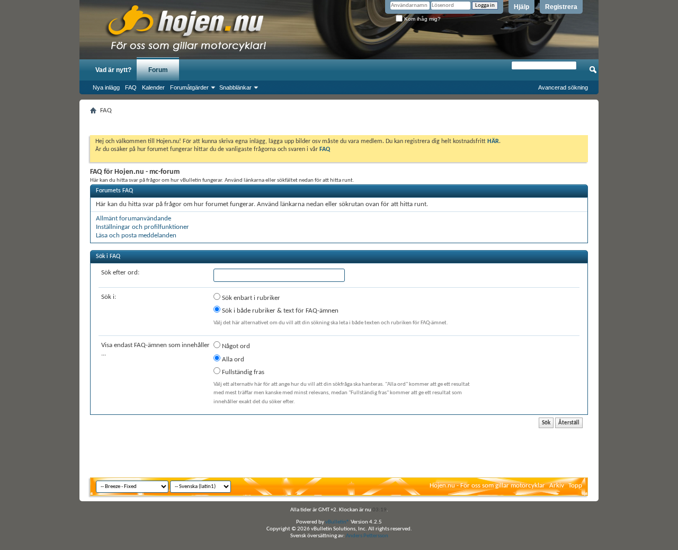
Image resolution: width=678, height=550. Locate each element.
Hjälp (521, 7)
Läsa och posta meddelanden (136, 235)
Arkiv (556, 485)
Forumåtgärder (189, 87)
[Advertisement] (339, 122)
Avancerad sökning (563, 87)
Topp (575, 485)
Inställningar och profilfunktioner (142, 227)
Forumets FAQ (114, 191)
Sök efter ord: (120, 272)
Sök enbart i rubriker (250, 298)
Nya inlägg (106, 87)
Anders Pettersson (367, 536)
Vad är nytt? (113, 70)
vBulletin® (337, 522)
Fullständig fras (242, 372)
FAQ (131, 87)
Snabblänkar (235, 87)
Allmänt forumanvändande (133, 218)
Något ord (235, 346)
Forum (158, 70)
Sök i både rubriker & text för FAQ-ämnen (279, 310)
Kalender (153, 87)
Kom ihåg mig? (422, 19)
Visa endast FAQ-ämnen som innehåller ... (155, 349)
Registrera (561, 7)
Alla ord (232, 359)
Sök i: (108, 297)
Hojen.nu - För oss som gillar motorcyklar (487, 485)
